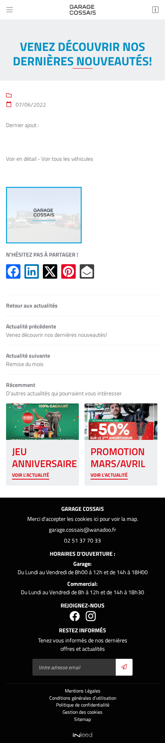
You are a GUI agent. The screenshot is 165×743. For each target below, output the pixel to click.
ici (96, 518)
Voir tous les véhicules (67, 158)
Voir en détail (21, 158)
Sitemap (82, 719)
